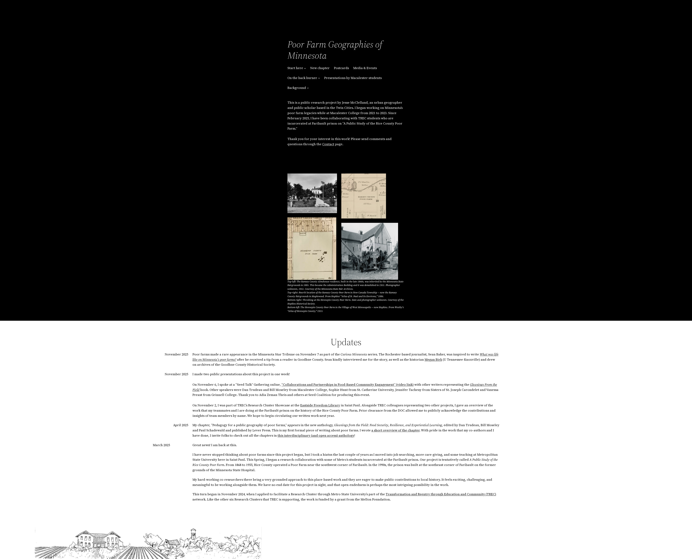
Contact (328, 144)
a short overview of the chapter (395, 430)
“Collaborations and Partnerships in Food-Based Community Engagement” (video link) (347, 384)
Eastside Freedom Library (320, 405)
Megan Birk (433, 359)
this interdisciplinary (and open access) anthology (316, 435)
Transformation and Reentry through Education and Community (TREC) (441, 494)
